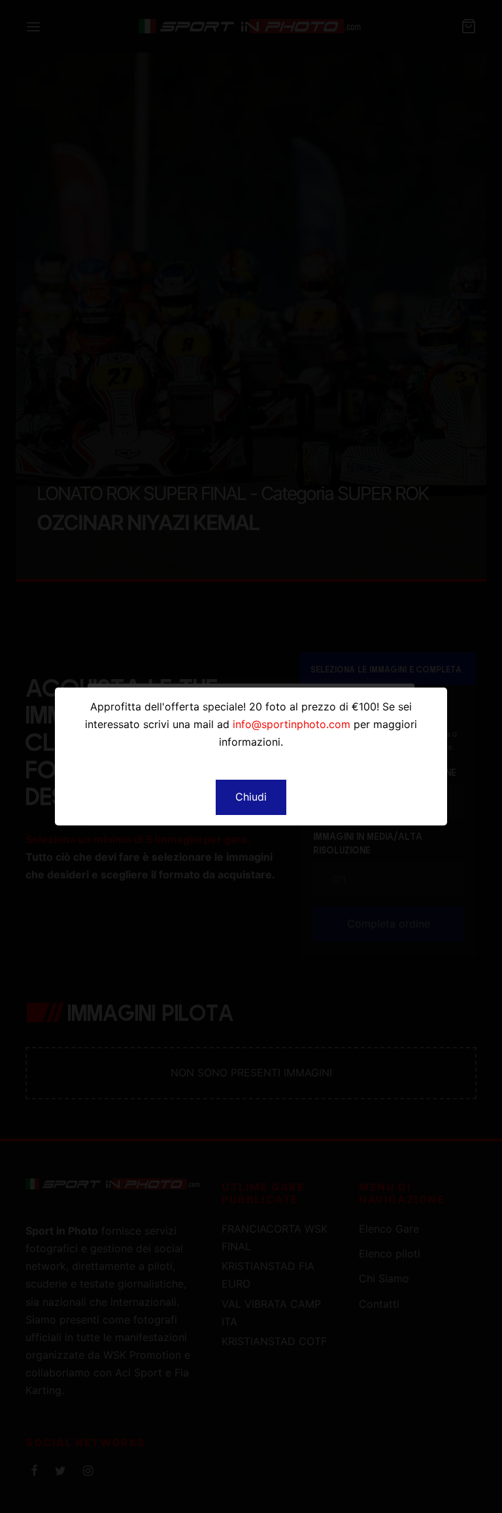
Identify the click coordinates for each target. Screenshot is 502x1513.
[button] (251, 797)
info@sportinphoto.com (291, 724)
